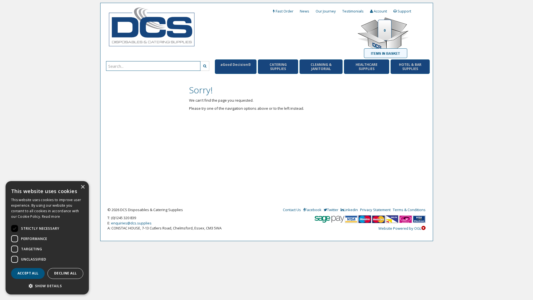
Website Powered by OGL (399, 228)
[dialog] (47, 237)
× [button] (83, 187)
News (304, 11)
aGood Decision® (235, 64)
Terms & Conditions (409, 209)
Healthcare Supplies (367, 66)
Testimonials (353, 11)
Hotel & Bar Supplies (410, 66)
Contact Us (292, 209)
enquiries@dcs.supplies (131, 223)
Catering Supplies (278, 66)
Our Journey (326, 11)
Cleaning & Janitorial (321, 66)
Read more (51, 216)
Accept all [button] (28, 273)
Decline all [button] (65, 273)
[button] (47, 285)
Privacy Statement (375, 209)
